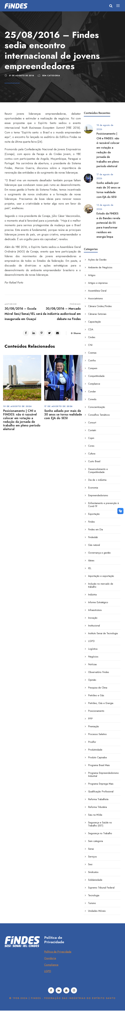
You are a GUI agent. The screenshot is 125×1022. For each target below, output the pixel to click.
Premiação (93, 726)
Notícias (92, 664)
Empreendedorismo (98, 495)
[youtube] (66, 990)
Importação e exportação (101, 576)
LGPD (91, 641)
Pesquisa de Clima (97, 687)
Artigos (91, 275)
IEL (89, 568)
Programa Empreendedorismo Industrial (103, 774)
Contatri (92, 430)
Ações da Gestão (97, 259)
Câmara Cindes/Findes (100, 306)
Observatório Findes (98, 672)
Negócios (93, 656)
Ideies (91, 560)
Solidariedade (95, 880)
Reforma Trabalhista (98, 799)
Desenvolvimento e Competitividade (98, 470)
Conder (92, 391)
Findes (91, 521)
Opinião (92, 680)
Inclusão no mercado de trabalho (100, 585)
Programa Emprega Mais (100, 784)
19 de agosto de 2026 (17, 406)
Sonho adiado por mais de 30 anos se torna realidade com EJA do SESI (63, 414)
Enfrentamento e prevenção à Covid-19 (103, 504)
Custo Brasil (94, 461)
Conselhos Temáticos (99, 415)
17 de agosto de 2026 (58, 406)
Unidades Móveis (97, 911)
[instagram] (74, 990)
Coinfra (92, 360)
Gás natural (94, 545)
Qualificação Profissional (100, 791)
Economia (93, 487)
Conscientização (96, 407)
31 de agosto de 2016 (21, 75)
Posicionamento (96, 711)
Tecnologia (93, 895)
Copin (91, 438)
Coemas (92, 353)
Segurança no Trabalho (100, 833)
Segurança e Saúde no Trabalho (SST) (100, 824)
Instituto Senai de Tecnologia (103, 633)
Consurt (92, 422)
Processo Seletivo (97, 734)
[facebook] (51, 990)
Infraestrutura (95, 610)
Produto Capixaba (97, 757)
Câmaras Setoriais (97, 314)
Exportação (94, 514)
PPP (90, 718)
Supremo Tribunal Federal (101, 887)
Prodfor (92, 742)
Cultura (91, 453)
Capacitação (94, 321)
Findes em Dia (95, 529)
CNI (90, 345)
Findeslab (93, 537)
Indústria (92, 594)
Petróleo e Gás (96, 695)
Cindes (91, 337)
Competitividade (96, 376)
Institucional (94, 625)
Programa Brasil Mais (99, 765)
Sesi (90, 864)
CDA (90, 329)
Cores (91, 446)
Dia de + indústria (97, 480)
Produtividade (95, 749)
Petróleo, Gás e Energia (100, 703)
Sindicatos (93, 872)
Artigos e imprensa (97, 283)
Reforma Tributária (97, 807)
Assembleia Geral (97, 290)
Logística (92, 649)
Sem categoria (51, 75)
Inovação (92, 618)
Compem (92, 368)
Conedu (92, 399)
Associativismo (95, 298)
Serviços (92, 856)
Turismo (92, 903)
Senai (91, 849)
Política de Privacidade (57, 952)
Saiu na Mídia (95, 815)
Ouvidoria (50, 958)
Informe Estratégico (98, 602)
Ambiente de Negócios (100, 267)
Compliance (94, 384)
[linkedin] (59, 990)
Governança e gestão (99, 552)
